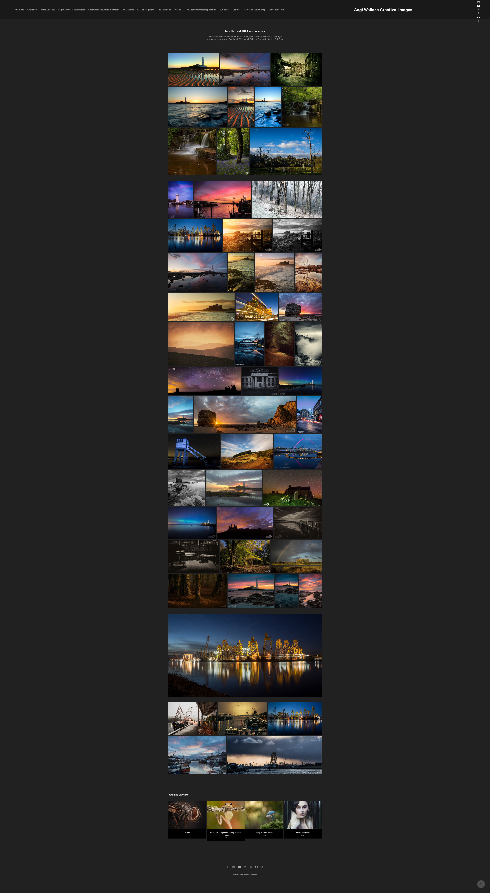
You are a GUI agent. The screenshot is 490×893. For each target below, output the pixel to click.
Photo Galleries (47, 9)
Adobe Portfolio (250, 874)
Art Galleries (128, 9)
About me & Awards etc (26, 9)
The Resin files (164, 9)
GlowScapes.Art (276, 9)
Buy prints (224, 9)
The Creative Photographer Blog (201, 9)
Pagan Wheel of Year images (71, 9)
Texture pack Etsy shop (254, 9)
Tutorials (178, 9)
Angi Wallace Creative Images (383, 9)
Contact (236, 9)
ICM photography (145, 9)
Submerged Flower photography (103, 9)
